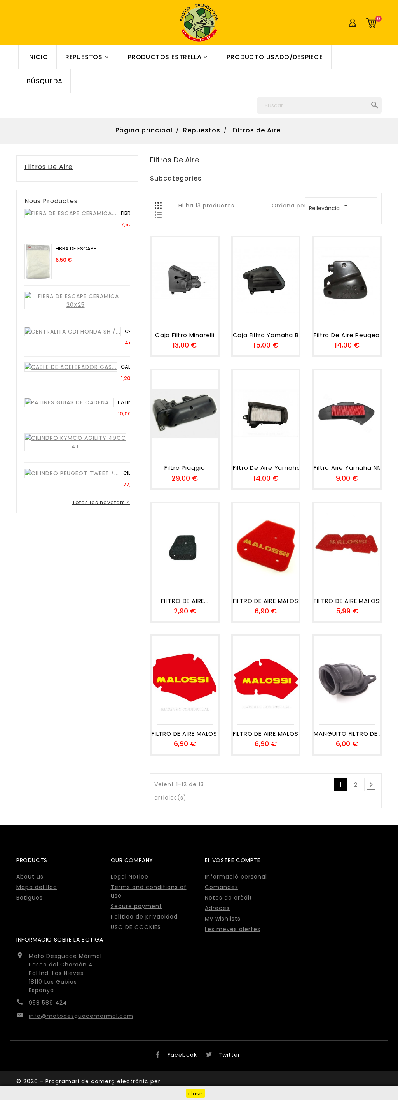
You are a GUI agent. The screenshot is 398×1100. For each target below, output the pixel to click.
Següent (371, 784)
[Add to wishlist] (184, 314)
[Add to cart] (167, 314)
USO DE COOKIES (136, 927)
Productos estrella (168, 57)
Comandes (221, 887)
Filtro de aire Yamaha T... (266, 468)
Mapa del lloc (36, 887)
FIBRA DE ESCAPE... (78, 248)
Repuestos (87, 57)
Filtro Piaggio (184, 468)
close (195, 1093)
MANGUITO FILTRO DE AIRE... (347, 734)
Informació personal (236, 876)
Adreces (217, 908)
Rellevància (330, 206)
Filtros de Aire (48, 166)
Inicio (37, 57)
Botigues (29, 897)
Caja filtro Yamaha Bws (266, 335)
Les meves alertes (232, 929)
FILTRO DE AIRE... (185, 601)
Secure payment (136, 906)
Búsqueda (44, 81)
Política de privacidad (144, 917)
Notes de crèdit (228, 897)
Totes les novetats (101, 502)
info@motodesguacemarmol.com (81, 1016)
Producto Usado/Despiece (275, 57)
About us (30, 876)
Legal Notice (129, 876)
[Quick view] (202, 314)
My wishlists (223, 919)
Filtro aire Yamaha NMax (347, 468)
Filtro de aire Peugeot (347, 335)
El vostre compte (232, 860)
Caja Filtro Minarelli (185, 335)
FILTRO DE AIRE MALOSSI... (266, 601)
